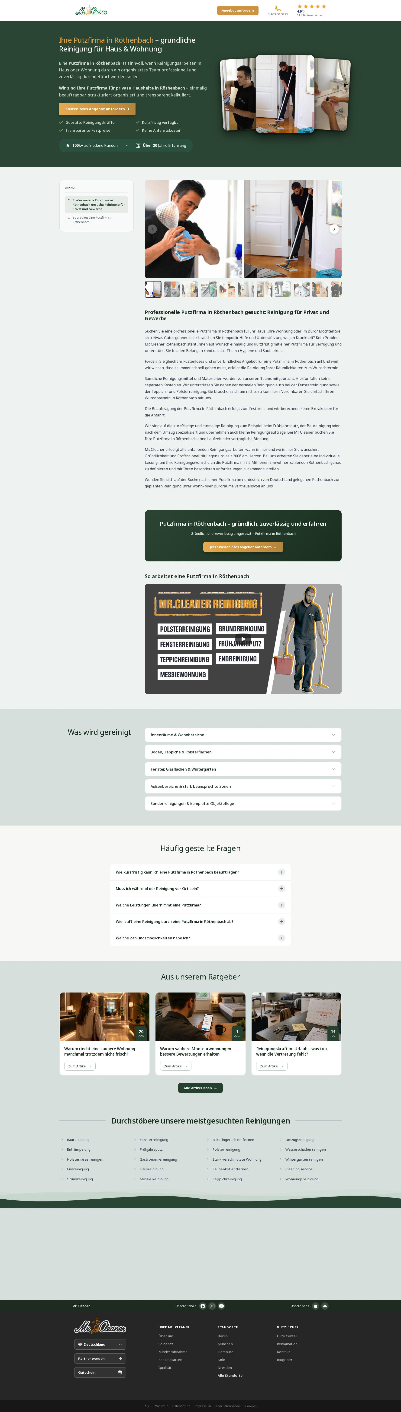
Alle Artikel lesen (200, 1087)
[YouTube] (221, 1306)
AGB (148, 1406)
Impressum (203, 1406)
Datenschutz (181, 1406)
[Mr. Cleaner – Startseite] (100, 1326)
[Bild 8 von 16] (283, 289)
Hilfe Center (287, 1336)
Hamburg (225, 1351)
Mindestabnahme (173, 1351)
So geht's (165, 1344)
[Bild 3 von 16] (190, 289)
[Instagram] (212, 1306)
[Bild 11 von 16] (338, 289)
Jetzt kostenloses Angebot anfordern (243, 547)
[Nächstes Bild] (334, 229)
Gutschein (86, 1372)
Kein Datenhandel (228, 1406)
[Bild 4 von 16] (208, 289)
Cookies (251, 1406)
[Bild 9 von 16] (301, 289)
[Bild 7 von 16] (264, 289)
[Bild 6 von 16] (246, 289)
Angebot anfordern (238, 10)
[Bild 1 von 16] (153, 289)
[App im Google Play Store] (325, 1306)
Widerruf (161, 1406)
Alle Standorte (230, 1375)
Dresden (225, 1367)
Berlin (223, 1336)
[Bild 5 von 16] (227, 289)
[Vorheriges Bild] (152, 229)
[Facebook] (203, 1306)
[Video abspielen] (243, 639)
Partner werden (91, 1358)
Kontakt (283, 1351)
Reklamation (287, 1344)
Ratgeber (284, 1359)
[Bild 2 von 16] (171, 289)
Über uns (166, 1336)
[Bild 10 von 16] (320, 289)
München (225, 1344)
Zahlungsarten (170, 1359)
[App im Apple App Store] (315, 1306)
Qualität (164, 1367)
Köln (221, 1359)
